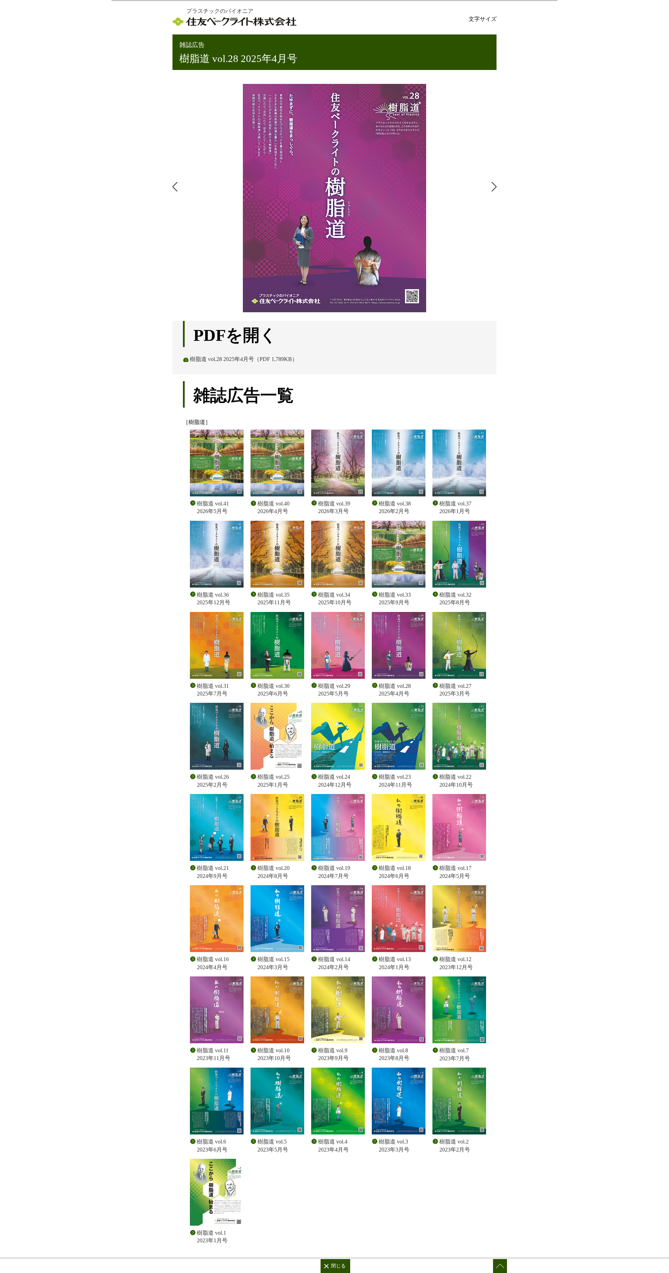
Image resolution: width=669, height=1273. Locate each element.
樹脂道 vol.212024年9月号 (213, 872)
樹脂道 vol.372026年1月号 (455, 507)
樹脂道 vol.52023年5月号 (272, 1145)
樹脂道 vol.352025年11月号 (274, 598)
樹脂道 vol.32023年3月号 (394, 1145)
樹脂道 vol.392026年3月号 (334, 507)
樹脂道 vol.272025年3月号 (455, 690)
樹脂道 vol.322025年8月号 (455, 598)
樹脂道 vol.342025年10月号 (335, 598)
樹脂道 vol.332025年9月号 (395, 598)
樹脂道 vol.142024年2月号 (334, 963)
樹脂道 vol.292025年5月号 (334, 690)
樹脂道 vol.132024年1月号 (395, 963)
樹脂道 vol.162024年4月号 (213, 963)
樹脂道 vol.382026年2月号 (395, 507)
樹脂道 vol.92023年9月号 (333, 1054)
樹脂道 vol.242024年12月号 (335, 780)
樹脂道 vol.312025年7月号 (213, 690)
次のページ (175, 187)
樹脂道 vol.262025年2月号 (213, 780)
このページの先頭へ (500, 1266)
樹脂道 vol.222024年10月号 (456, 780)
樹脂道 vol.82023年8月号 (394, 1054)
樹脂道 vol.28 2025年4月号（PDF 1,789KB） (244, 359)
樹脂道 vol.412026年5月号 (213, 507)
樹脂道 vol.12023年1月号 (212, 1236)
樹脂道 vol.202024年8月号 (273, 872)
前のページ (493, 187)
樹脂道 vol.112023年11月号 (213, 1054)
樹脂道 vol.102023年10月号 (274, 1054)
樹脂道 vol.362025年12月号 (213, 598)
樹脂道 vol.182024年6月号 (395, 872)
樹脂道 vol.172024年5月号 (455, 872)
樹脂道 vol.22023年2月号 (454, 1145)
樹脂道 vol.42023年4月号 (333, 1145)
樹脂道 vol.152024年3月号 (273, 963)
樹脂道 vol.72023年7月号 (454, 1054)
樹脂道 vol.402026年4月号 (273, 507)
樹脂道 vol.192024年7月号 (334, 872)
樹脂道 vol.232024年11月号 (395, 780)
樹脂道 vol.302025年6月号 (273, 690)
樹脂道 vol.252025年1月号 (273, 780)
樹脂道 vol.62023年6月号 (212, 1145)
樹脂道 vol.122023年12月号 (456, 963)
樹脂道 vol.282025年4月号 (395, 690)
